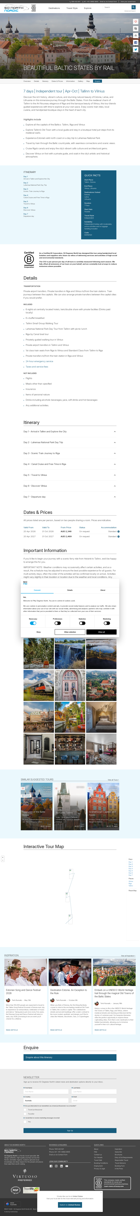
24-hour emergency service (39, 361)
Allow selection (70, 632)
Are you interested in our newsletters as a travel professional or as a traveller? (50, 1106)
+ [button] (2, 857)
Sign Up (70, 1131)
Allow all (101, 632)
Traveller (31, 1114)
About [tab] (102, 590)
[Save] (135, 21)
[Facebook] (135, 42)
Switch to (70, 1205)
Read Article (12, 1030)
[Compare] (135, 28)
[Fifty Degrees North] (16, 8)
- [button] (2, 860)
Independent (89, 218)
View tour (36, 806)
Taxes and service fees (37, 366)
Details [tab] (70, 590)
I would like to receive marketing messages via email (42, 1118)
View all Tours (113, 780)
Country (27, 1097)
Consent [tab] (37, 590)
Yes (29, 1122)
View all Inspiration (127, 956)
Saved (24, 788)
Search (134, 7)
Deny (39, 632)
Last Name (76, 1088)
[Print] (135, 35)
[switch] (58, 623)
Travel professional (35, 1110)
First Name (28, 1088)
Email (75, 1097)
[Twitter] (135, 49)
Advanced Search (130, 11)
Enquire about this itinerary (39, 1057)
